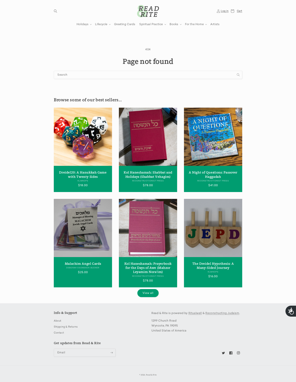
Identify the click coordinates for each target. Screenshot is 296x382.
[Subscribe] (111, 353)
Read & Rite (151, 375)
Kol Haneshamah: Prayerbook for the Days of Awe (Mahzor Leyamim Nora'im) (148, 268)
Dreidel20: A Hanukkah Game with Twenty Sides (83, 174)
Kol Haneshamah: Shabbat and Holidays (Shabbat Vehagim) (148, 174)
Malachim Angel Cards (83, 264)
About (57, 320)
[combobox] (148, 75)
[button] (55, 11)
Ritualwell (195, 313)
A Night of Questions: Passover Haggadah (213, 174)
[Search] (238, 75)
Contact (59, 332)
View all (148, 293)
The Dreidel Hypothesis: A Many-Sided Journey (213, 266)
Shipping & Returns (66, 326)
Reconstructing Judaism (222, 313)
